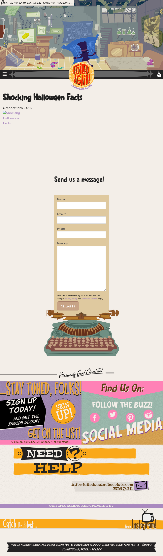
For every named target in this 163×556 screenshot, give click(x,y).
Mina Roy (130, 545)
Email (61, 214)
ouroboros (81, 545)
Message (62, 243)
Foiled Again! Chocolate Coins (81, 76)
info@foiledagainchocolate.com (102, 485)
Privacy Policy (70, 299)
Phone (61, 228)
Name (61, 199)
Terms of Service (89, 299)
